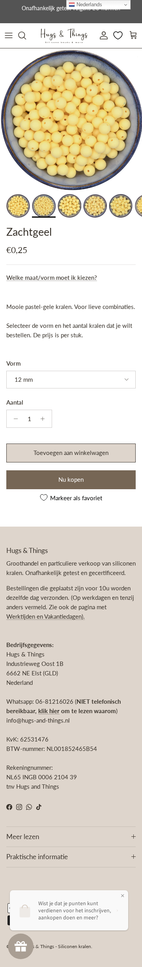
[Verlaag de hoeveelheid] (14, 418)
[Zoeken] (26, 35)
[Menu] (8, 35)
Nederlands (88, 4)
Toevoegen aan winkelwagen (71, 452)
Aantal (14, 402)
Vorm (13, 363)
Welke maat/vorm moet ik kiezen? (51, 277)
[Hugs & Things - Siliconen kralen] (64, 35)
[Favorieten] (118, 35)
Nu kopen (71, 479)
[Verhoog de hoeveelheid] (45, 418)
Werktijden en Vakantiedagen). (45, 616)
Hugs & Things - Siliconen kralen (57, 946)
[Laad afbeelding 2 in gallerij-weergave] (71, 119)
